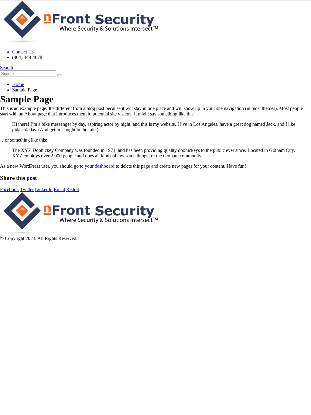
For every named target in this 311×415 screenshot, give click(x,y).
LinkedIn (44, 189)
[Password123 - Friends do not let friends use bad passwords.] (79, 41)
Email (59, 189)
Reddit (72, 189)
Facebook (9, 189)
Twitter (27, 189)
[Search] (59, 75)
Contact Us (23, 51)
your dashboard (99, 166)
